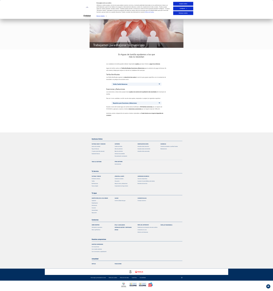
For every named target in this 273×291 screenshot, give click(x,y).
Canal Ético (134, 277)
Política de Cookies (149, 12)
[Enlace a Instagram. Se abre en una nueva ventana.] (181, 277)
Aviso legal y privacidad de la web (98, 277)
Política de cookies (113, 277)
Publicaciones (118, 263)
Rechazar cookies (183, 13)
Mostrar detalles (101, 16)
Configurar (182, 8)
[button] (120, 84)
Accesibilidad (143, 277)
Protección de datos (124, 277)
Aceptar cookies (183, 3)
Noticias (94, 263)
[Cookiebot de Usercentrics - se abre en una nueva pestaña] (87, 16)
